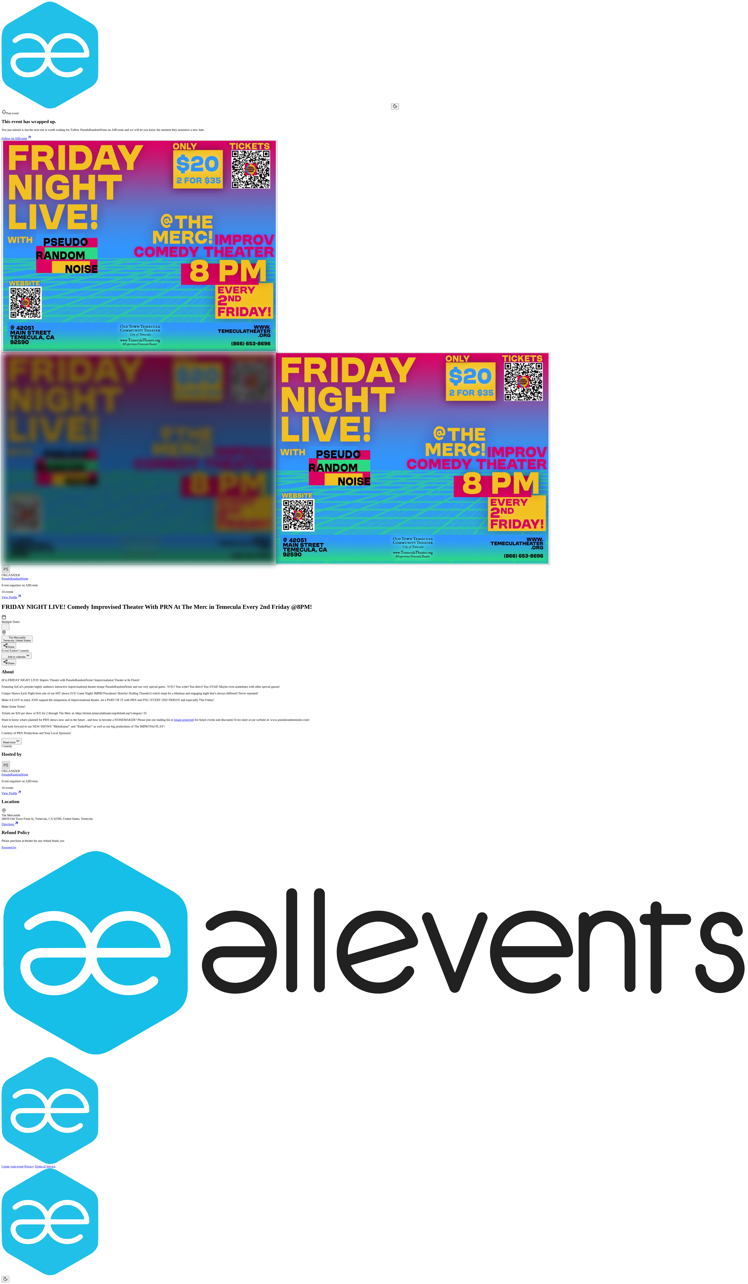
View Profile (9, 597)
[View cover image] (139, 246)
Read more (9, 742)
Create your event (12, 1166)
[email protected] (184, 719)
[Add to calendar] (5, 627)
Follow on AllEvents (14, 138)
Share (11, 647)
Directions (8, 824)
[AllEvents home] (196, 107)
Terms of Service (45, 1166)
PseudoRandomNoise (15, 578)
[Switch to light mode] (395, 106)
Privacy (29, 1166)
